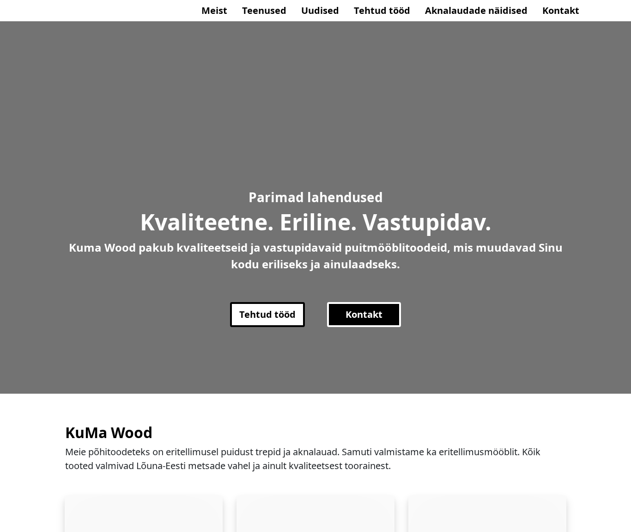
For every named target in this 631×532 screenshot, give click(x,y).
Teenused (264, 10)
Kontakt (560, 10)
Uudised (320, 10)
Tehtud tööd (382, 10)
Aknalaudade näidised (476, 10)
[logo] (68, 10)
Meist (214, 10)
